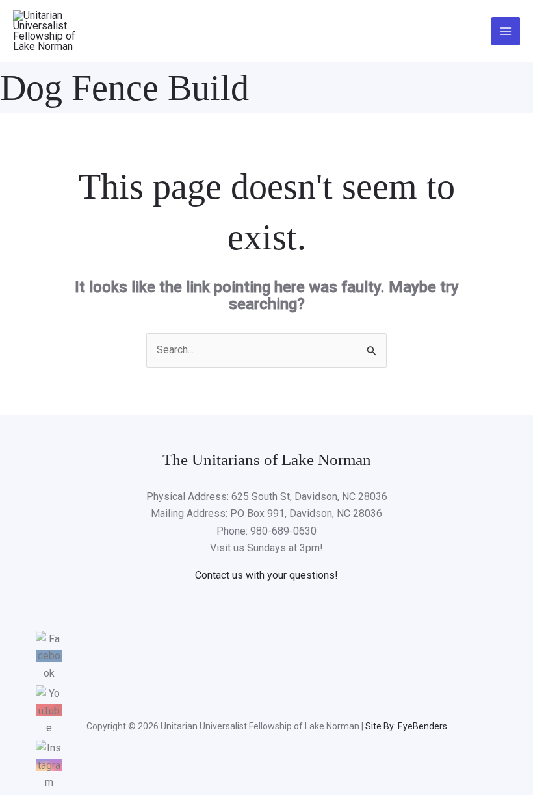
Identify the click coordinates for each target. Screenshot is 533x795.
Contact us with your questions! (266, 575)
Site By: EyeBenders (406, 726)
